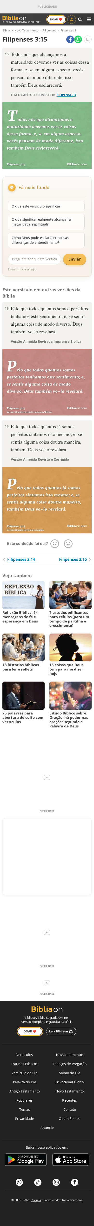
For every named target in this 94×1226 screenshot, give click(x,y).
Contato (69, 1109)
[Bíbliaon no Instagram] (56, 1182)
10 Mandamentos (69, 1054)
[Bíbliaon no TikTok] (37, 1182)
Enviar (74, 259)
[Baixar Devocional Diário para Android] (26, 1160)
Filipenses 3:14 (21, 559)
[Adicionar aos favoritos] (88, 39)
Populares (24, 1100)
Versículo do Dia (25, 1073)
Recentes (69, 1100)
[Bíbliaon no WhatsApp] (19, 1182)
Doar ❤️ (30, 1031)
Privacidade (24, 1118)
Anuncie (47, 1127)
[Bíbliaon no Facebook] (74, 1182)
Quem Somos (69, 1118)
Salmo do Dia (69, 1073)
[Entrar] (71, 19)
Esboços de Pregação (70, 1063)
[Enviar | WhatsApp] (78, 39)
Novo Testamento (69, 1091)
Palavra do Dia (24, 1082)
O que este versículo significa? (36, 206)
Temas (24, 1109)
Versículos (24, 1054)
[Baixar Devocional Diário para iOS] (70, 1160)
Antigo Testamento (24, 1091)
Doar (56, 19)
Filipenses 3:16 (73, 559)
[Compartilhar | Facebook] (70, 39)
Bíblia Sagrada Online (21, 22)
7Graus (36, 1200)
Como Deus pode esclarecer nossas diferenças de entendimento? (40, 240)
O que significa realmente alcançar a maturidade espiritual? (41, 221)
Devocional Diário (69, 1082)
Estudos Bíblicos (24, 1063)
